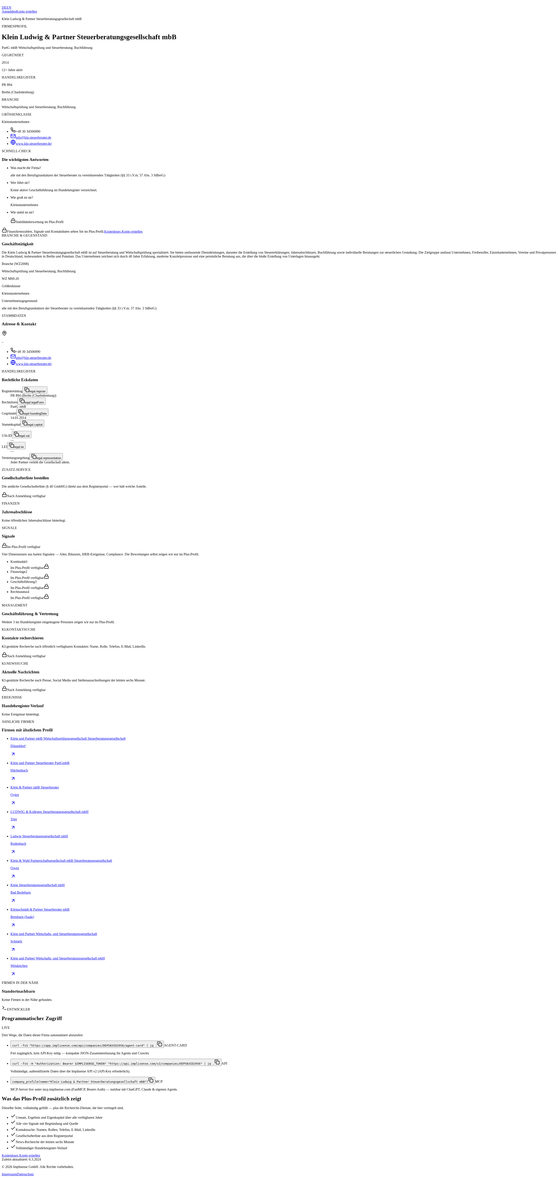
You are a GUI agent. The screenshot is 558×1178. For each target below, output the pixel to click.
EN (9, 7)
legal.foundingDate (35, 413)
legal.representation (48, 458)
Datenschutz (25, 1174)
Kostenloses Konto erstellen (123, 231)
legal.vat (24, 435)
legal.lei (19, 447)
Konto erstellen (26, 11)
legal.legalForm (34, 402)
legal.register (37, 391)
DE (4, 7)
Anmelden (9, 11)
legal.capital (35, 424)
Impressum (9, 1174)
